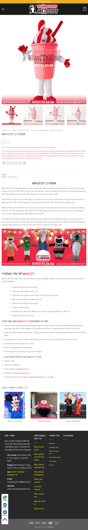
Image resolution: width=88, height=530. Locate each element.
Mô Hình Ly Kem (39, 156)
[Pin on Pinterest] (20, 163)
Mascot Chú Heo (44, 421)
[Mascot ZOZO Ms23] (15, 405)
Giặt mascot (39, 509)
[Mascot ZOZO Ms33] (73, 405)
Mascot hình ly (56, 130)
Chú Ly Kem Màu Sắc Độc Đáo (14, 151)
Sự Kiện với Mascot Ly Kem (75, 156)
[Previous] (6, 61)
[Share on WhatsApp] (4, 163)
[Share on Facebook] (8, 163)
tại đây (50, 377)
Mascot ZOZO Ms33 (73, 421)
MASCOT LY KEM (48, 153)
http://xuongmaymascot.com (35, 377)
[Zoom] (5, 101)
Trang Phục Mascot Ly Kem (33, 158)
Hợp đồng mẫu (53, 447)
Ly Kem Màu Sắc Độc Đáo (72, 151)
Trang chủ (6, 130)
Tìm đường (5, 500)
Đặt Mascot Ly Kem (31, 151)
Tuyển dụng (52, 461)
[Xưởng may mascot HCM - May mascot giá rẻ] (44, 9)
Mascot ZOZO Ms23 (15, 421)
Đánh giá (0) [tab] (12, 177)
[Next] (82, 61)
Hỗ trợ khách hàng (54, 457)
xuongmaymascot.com (21, 373)
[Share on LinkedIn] (24, 163)
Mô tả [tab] (4, 177)
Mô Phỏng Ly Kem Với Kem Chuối (55, 156)
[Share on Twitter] (12, 163)
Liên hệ (51, 465)
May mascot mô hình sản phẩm (29, 147)
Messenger (5, 515)
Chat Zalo (4, 507)
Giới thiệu (52, 443)
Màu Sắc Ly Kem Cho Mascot (24, 156)
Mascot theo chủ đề (20, 130)
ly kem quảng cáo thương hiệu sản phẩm (29, 153)
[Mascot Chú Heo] (44, 405)
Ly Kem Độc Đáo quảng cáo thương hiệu (51, 151)
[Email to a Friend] (16, 163)
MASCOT (28, 273)
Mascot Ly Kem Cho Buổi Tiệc (63, 153)
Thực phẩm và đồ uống (39, 130)
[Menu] (3, 9)
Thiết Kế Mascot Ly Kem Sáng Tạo (13, 158)
